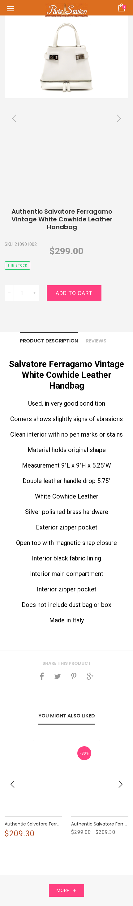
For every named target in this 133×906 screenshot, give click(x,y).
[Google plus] (90, 676)
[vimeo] (73, 676)
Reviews (96, 340)
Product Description (49, 340)
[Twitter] (57, 676)
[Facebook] (42, 676)
